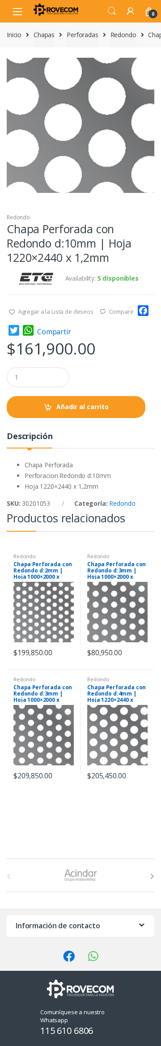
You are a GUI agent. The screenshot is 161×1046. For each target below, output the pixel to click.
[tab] (29, 439)
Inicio (14, 34)
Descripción (29, 436)
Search (112, 11)
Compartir (54, 332)
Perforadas (82, 34)
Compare (121, 311)
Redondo (123, 34)
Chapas (44, 34)
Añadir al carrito (82, 406)
